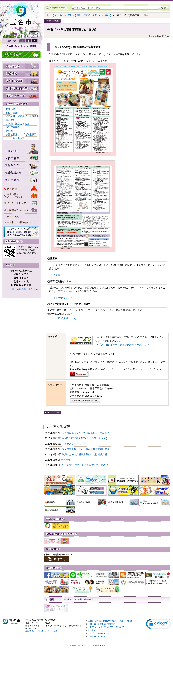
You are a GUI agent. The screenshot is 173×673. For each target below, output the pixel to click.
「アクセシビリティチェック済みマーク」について (125, 344)
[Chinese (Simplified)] (26, 46)
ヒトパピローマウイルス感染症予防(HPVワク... (86, 465)
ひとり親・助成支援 (16, 138)
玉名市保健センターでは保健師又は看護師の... (87, 433)
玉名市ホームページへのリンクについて (106, 627)
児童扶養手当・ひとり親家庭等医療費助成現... (87, 449)
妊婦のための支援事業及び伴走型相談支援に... (87, 454)
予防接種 (66, 459)
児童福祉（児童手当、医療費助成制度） (22, 118)
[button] (158, 625)
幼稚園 (9, 131)
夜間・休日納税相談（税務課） (102, 624)
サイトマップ (94, 630)
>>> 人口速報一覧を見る (25, 289)
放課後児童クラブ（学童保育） (22, 134)
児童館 (56, 275)
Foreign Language (96, 636)
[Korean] (33, 46)
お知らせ (10, 109)
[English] (18, 46)
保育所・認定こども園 (17, 123)
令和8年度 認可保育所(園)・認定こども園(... (85, 438)
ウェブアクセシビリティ (99, 633)
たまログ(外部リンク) (64, 318)
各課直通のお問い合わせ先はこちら (41, 631)
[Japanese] (9, 46)
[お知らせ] (105, 15)
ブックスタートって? (73, 443)
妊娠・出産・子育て (16, 112)
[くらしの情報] (64, 15)
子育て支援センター (64, 298)
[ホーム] (50, 15)
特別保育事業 (13, 127)
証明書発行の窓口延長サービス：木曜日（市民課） (111, 621)
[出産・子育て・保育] (86, 15)
